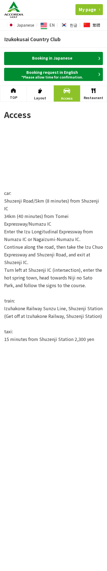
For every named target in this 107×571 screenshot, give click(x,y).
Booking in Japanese (52, 58)
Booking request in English (52, 74)
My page (87, 9)
